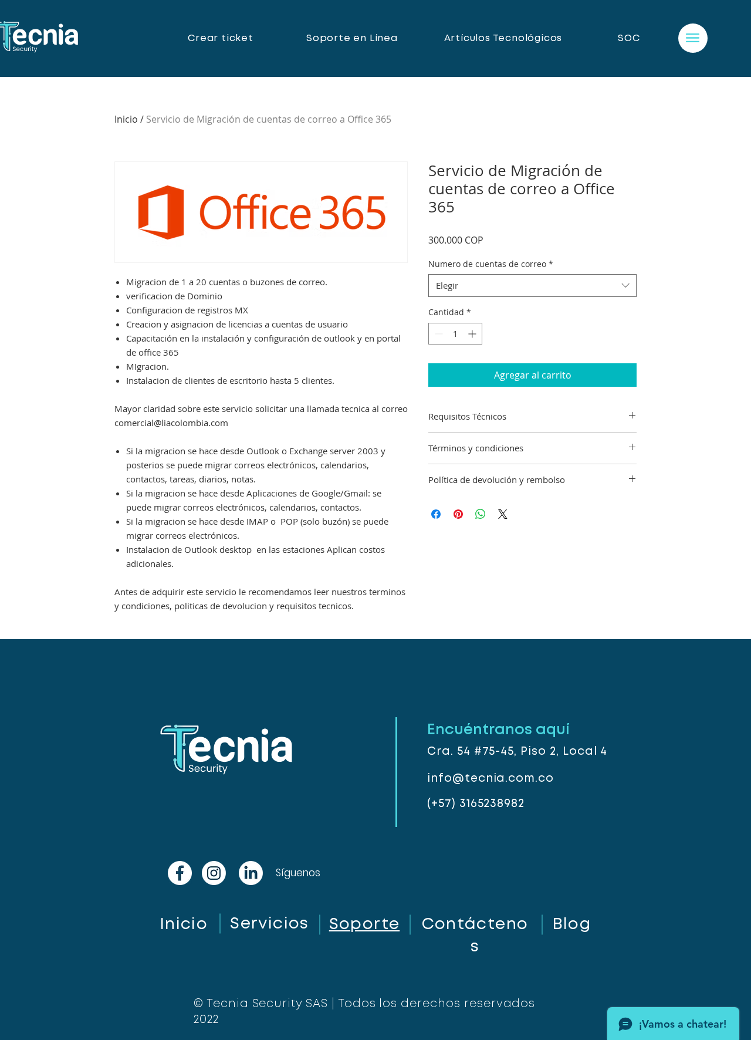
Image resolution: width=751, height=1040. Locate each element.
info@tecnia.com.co (490, 779)
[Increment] (473, 333)
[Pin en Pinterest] (458, 514)
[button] (692, 37)
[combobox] (532, 285)
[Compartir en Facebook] (436, 514)
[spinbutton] (455, 333)
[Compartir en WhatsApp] (480, 514)
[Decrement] (437, 333)
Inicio (126, 119)
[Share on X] (503, 514)
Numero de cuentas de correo (490, 263)
